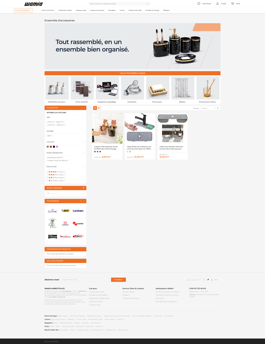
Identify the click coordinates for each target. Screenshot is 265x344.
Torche (122, 10)
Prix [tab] (48, 117)
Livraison (125, 295)
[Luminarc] (78, 211)
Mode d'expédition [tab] (55, 153)
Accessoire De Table (95, 319)
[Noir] (54, 147)
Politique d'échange (130, 298)
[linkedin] (216, 279)
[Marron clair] (51, 147)
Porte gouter (95, 323)
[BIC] (65, 211)
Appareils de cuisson (94, 316)
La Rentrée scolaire (65, 10)
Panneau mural (81, 10)
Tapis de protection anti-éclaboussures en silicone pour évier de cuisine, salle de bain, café (171, 150)
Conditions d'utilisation (98, 295)
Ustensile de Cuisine (58, 319)
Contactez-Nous (96, 302)
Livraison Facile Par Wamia (58, 160)
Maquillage (64, 330)
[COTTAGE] (52, 236)
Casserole (70, 319)
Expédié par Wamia (55, 157)
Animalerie (112, 10)
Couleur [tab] (50, 142)
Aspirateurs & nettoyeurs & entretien (117, 316)
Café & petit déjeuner (77, 316)
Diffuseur (166, 10)
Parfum (72, 330)
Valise (55, 323)
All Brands (83, 188)
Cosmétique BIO (97, 330)
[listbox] (98, 152)
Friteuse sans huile (135, 10)
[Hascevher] (78, 223)
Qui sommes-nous (96, 292)
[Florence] (78, 236)
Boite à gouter (110, 319)
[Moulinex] (65, 236)
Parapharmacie (110, 330)
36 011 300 (204, 292)
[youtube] (212, 279)
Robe (52, 326)
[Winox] (65, 223)
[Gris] (48, 147)
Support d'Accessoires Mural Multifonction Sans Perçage (105, 148)
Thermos (120, 319)
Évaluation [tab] (52, 167)
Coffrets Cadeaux (65, 323)
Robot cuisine (63, 316)
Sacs (57, 326)
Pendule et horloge (152, 10)
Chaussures (80, 326)
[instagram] (204, 279)
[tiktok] (208, 279)
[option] (95, 151)
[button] (147, 3)
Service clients (128, 292)
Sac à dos (85, 323)
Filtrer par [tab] (52, 108)
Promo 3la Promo (48, 10)
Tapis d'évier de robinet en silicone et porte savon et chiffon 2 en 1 (139, 149)
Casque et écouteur (97, 10)
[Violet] (57, 147)
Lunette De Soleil (67, 326)
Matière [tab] (50, 131)
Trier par (196, 108)
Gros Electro (158, 316)
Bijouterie (90, 326)
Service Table (81, 319)
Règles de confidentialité (99, 298)
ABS (50, 136)
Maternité (99, 326)
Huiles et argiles (83, 330)
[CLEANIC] (52, 211)
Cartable (77, 323)
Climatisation (169, 316)
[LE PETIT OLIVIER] (52, 223)
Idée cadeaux (123, 330)
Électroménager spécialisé (142, 316)
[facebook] (200, 279)
